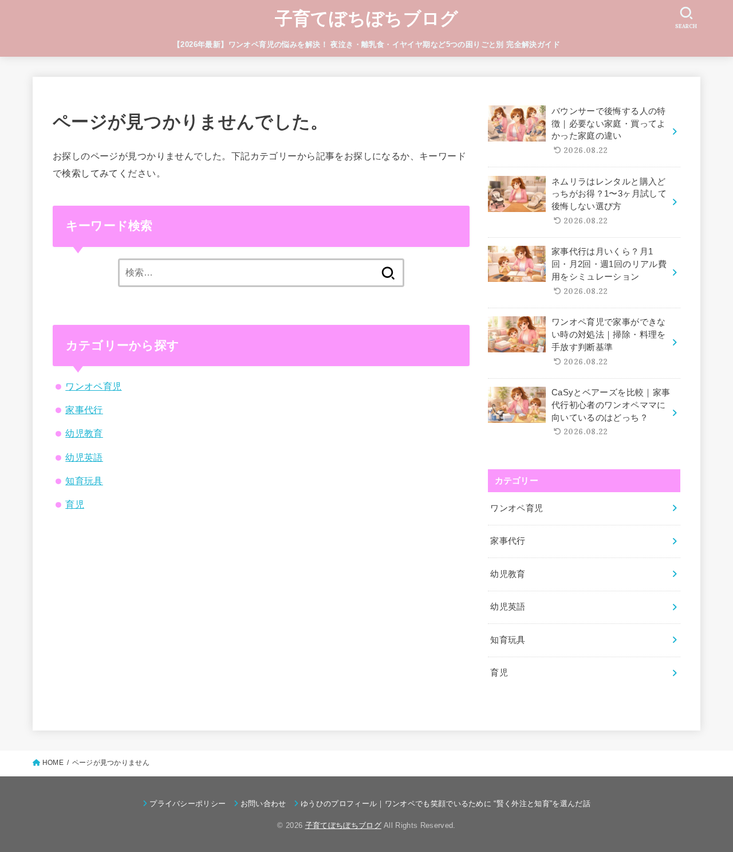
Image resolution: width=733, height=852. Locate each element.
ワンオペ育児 (93, 386)
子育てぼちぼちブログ (367, 19)
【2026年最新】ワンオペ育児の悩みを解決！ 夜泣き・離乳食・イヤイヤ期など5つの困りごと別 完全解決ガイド (366, 44)
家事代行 (84, 410)
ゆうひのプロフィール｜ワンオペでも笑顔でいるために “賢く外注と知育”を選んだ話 (445, 803)
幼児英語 (84, 457)
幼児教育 (84, 433)
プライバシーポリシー (187, 803)
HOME (53, 762)
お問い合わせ (263, 803)
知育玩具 (84, 481)
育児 (74, 504)
